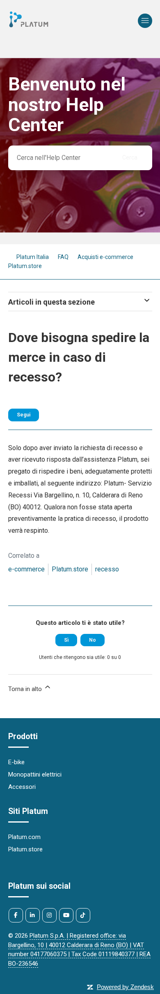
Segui (23, 415)
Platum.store (70, 569)
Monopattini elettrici (35, 774)
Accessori (22, 787)
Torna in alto (25, 689)
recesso (107, 569)
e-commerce (26, 569)
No (92, 640)
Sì (66, 640)
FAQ (63, 257)
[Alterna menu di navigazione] (145, 21)
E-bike (16, 762)
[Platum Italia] (28, 26)
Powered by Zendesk (125, 986)
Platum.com (24, 837)
